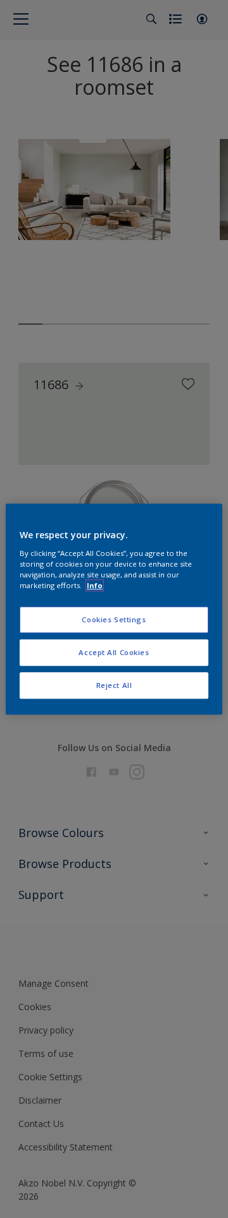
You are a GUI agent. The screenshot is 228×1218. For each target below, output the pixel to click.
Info (95, 585)
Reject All (114, 685)
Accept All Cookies (114, 652)
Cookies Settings (114, 619)
